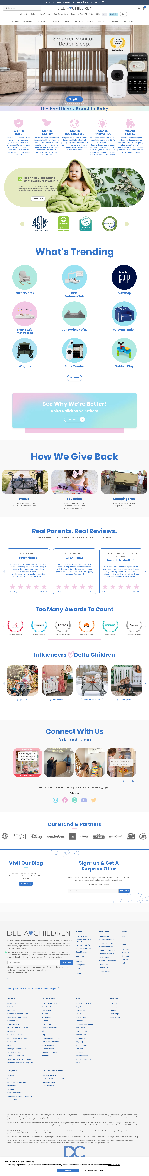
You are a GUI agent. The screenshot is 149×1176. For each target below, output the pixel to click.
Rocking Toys (81, 1035)
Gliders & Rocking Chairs (17, 1017)
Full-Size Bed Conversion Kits (53, 1079)
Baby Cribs (11, 1007)
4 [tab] (76, 596)
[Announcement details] (58, 988)
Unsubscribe (11, 979)
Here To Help (45, 14)
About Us (24, 14)
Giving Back (80, 964)
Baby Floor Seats (14, 1093)
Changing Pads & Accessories (19, 1059)
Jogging (113, 1007)
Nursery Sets (12, 1003)
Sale (123, 14)
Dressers (45, 1014)
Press (78, 968)
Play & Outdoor (43, 21)
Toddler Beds (47, 1010)
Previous (4, 571)
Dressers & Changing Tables (18, 1014)
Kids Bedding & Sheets (51, 1038)
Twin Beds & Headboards (52, 1007)
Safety (34, 14)
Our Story (80, 961)
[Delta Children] (40, 933)
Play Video (72, 419)
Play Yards (11, 1086)
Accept (68, 1171)
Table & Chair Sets (49, 1028)
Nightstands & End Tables (17, 1038)
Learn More (38, 198)
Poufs (78, 1063)
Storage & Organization (17, 1049)
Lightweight (114, 1014)
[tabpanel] (28, 571)
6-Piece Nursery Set (28, 554)
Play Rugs (79, 1042)
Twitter (124, 963)
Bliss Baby (113, 14)
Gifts (98, 14)
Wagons (66, 21)
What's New (89, 14)
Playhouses (80, 1010)
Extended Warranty (106, 954)
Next (145, 571)
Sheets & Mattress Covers (18, 1028)
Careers (79, 973)
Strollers (56, 21)
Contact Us (103, 968)
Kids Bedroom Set (74, 554)
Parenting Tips (77, 14)
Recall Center (81, 952)
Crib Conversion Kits (15, 1056)
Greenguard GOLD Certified (83, 941)
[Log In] (138, 8)
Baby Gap (11, 1010)
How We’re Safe (82, 936)
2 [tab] (72, 596)
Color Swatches (105, 971)
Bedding (101, 21)
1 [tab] (70, 596)
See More (74, 377)
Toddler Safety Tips (84, 948)
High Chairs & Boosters (16, 1082)
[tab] (65, 103)
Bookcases (11, 1042)
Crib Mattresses (13, 1024)
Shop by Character (49, 1052)
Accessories (114, 21)
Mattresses (90, 21)
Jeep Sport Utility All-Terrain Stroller (121, 555)
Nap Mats (45, 1056)
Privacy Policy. (114, 1165)
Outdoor (79, 1021)
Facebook (125, 952)
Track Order (103, 964)
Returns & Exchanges (107, 961)
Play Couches (81, 1031)
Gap (104, 14)
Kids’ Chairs (46, 1024)
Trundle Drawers (14, 1052)
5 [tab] (79, 596)
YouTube (125, 959)
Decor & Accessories (15, 1035)
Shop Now (74, 99)
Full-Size (113, 1003)
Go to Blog (26, 883)
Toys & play (80, 1007)
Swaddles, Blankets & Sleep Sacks (20, 1063)
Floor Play (79, 1052)
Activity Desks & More (84, 1024)
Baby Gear (78, 21)
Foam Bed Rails (48, 1045)
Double (113, 1010)
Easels (78, 1014)
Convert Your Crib (106, 943)
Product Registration (107, 950)
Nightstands (46, 1017)
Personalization (128, 21)
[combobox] (22, 8)
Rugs (9, 1045)
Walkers (10, 1089)
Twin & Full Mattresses (51, 1042)
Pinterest (125, 956)
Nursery (15, 21)
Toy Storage (81, 1017)
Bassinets (11, 1031)
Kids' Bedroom (27, 21)
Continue (124, 890)
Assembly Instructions (108, 940)
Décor (44, 1031)
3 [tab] (74, 596)
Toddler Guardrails (49, 1075)
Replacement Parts (106, 947)
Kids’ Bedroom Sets (49, 1003)
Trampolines (81, 1038)
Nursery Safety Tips (83, 945)
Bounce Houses (82, 1045)
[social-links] (56, 802)
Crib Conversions (61, 14)
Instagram (126, 949)
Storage (45, 1021)
